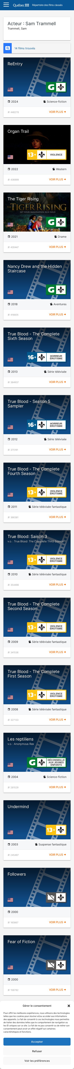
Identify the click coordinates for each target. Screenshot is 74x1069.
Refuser (37, 1051)
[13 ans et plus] (32, 154)
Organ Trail (18, 131)
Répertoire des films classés (47, 5)
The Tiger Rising (23, 198)
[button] (69, 1006)
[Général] (51, 87)
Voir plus (56, 112)
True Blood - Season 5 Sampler (29, 403)
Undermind (18, 806)
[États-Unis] (11, 89)
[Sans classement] (51, 897)
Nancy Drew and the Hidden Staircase (35, 268)
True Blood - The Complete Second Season (34, 606)
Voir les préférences (37, 1060)
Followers (17, 874)
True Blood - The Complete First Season (34, 674)
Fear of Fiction (21, 941)
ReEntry (15, 63)
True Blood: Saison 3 (36, 538)
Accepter (37, 1041)
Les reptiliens (21, 741)
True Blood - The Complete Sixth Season (34, 336)
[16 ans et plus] (32, 357)
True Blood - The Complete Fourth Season (34, 471)
